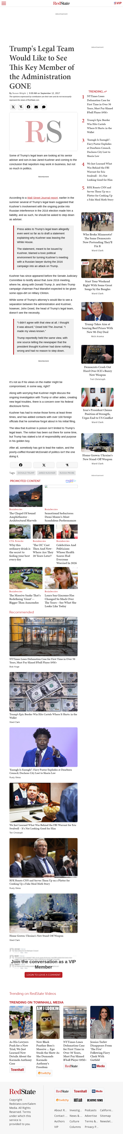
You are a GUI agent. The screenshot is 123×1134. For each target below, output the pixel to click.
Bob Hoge (14, 667)
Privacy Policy (92, 1127)
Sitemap (105, 1116)
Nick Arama (97, 336)
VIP (56, 1127)
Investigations (76, 1110)
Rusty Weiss (15, 777)
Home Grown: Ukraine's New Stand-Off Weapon (36, 936)
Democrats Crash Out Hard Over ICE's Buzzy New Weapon (97, 371)
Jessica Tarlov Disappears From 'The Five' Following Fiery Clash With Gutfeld (101, 1051)
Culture (74, 1121)
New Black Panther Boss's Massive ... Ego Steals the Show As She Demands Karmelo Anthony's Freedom (47, 1054)
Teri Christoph (16, 833)
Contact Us (61, 1116)
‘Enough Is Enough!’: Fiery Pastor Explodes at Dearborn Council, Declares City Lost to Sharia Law (40, 771)
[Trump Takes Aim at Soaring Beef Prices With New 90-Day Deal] (97, 311)
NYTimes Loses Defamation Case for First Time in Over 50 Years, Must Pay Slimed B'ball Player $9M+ (42, 660)
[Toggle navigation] (4, 3)
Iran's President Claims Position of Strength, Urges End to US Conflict (97, 414)
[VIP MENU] (118, 3)
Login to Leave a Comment (43, 974)
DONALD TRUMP (26, 473)
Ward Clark (14, 722)
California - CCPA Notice (107, 1110)
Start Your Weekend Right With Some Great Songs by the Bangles (97, 285)
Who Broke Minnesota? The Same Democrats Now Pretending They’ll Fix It (97, 240)
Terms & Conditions (92, 1121)
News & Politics (76, 1116)
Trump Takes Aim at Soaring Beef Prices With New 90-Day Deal (97, 328)
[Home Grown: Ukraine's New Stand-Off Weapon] (43, 912)
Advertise (91, 1116)
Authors (59, 1121)
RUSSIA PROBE (67, 473)
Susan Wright (19, 93)
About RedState (61, 1110)
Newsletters (107, 1121)
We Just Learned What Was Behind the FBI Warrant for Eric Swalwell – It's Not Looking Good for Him (42, 826)
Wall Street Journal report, (42, 197)
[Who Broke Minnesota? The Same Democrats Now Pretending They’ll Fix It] (97, 221)
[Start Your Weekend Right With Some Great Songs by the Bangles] (97, 268)
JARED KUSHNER (47, 473)
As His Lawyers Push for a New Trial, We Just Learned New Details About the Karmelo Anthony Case (20, 1053)
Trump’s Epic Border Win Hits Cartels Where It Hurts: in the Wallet (43, 716)
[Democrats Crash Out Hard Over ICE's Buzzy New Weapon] (97, 354)
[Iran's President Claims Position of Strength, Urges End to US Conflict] (97, 397)
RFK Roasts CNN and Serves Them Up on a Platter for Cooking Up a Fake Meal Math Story (39, 882)
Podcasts (90, 1110)
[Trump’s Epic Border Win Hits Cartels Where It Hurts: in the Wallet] (43, 691)
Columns (75, 1127)
